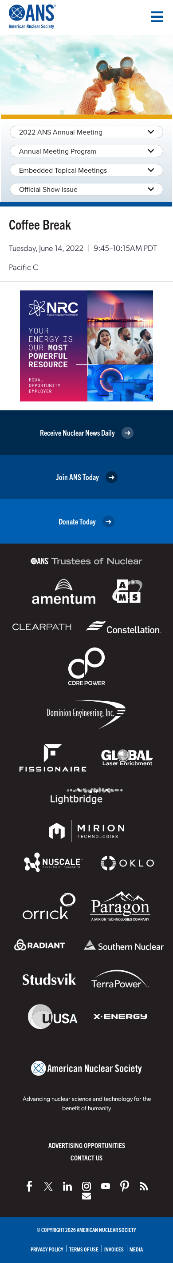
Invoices (114, 1249)
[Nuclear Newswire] (143, 1186)
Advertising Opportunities (86, 1145)
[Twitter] (48, 1186)
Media (136, 1249)
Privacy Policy (47, 1249)
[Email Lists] (86, 1196)
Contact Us (86, 1157)
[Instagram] (86, 1186)
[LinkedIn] (67, 1186)
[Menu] (157, 17)
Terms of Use (83, 1249)
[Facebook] (29, 1186)
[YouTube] (105, 1186)
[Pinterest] (124, 1186)
